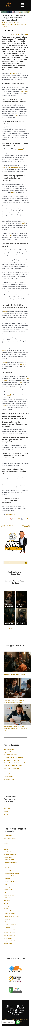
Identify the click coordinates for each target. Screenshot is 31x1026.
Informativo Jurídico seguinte (24, 526)
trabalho (4, 350)
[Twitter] (5, 30)
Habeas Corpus (7, 887)
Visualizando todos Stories (15, 629)
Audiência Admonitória (11, 862)
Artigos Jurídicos (8, 752)
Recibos (6, 814)
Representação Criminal (10, 933)
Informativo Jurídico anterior (7, 526)
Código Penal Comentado (10, 754)
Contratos (6, 806)
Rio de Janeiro (13, 73)
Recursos (6, 908)
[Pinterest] (9, 30)
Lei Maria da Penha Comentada (11, 768)
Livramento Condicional (11, 876)
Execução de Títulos (9, 852)
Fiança (5, 884)
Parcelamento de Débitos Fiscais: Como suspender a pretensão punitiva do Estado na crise (15, 728)
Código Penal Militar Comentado (12, 760)
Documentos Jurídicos (9, 779)
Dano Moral (8, 868)
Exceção (6, 849)
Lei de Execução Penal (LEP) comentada (14, 765)
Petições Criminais (8, 776)
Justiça (17, 115)
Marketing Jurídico (8, 774)
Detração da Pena (9, 870)
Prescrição (7, 878)
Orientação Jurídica (9, 749)
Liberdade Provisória (9, 895)
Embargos (7, 927)
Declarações (7, 808)
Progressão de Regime (11, 881)
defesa (3, 167)
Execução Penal (8, 857)
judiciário (23, 223)
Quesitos (6, 903)
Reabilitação (7, 906)
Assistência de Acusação (10, 838)
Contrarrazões (8, 865)
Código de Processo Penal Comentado (13, 757)
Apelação (7, 919)
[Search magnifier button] (26, 563)
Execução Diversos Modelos (12, 873)
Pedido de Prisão (8, 898)
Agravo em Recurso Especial (12, 916)
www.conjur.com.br (10, 514)
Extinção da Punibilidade (10, 854)
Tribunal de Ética (8, 782)
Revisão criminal (8, 938)
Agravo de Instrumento (11, 911)
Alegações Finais (8, 835)
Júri (5, 892)
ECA (4, 846)
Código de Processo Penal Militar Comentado (15, 763)
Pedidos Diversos (8, 943)
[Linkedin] (12, 30)
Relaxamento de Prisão (9, 930)
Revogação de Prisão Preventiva (12, 941)
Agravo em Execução (10, 859)
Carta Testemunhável (10, 924)
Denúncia (6, 844)
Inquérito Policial (8, 889)
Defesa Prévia (7, 841)
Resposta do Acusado (9, 935)
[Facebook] (2, 30)
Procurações (7, 811)
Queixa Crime (7, 900)
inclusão (20, 149)
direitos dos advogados (14, 167)
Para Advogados (8, 771)
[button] (22, 5)
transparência (23, 364)
